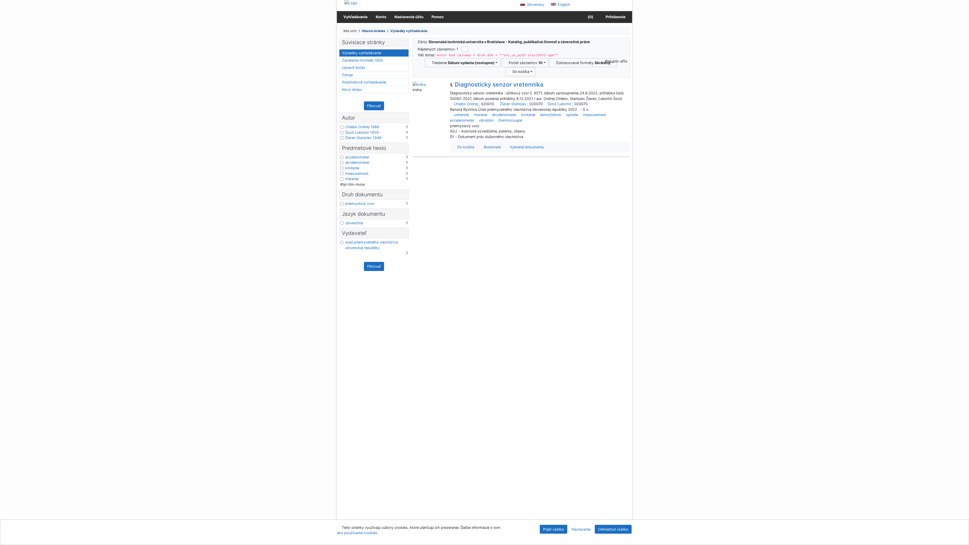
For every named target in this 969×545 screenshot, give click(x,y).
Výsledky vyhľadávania (361, 53)
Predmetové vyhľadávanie (364, 82)
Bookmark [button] (491, 147)
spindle (572, 115)
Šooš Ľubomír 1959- (362, 132)
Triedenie (462, 63)
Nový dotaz (352, 89)
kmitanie (528, 115)
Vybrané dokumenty (526, 147)
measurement (594, 115)
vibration (486, 120)
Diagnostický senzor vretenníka (496, 84)
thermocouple (510, 120)
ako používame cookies (357, 533)
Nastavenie (581, 529)
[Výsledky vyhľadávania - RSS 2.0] (464, 49)
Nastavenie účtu (408, 17)
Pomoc (438, 17)
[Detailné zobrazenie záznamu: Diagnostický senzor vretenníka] (419, 84)
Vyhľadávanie (355, 17)
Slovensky (535, 4)
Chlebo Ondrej (466, 104)
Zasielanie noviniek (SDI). (363, 60)
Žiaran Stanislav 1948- (364, 137)
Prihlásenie (615, 17)
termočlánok (550, 115)
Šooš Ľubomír (559, 104)
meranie (480, 115)
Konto (381, 17)
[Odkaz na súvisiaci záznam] (451, 104)
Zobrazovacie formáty (582, 63)
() (590, 17)
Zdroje (347, 75)
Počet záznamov (525, 63)
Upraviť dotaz (353, 67)
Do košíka (519, 71)
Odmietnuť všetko (613, 529)
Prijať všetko (553, 529)
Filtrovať (374, 106)
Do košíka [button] (464, 147)
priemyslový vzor (359, 203)
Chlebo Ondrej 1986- (363, 127)
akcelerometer (504, 115)
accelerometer (462, 120)
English (563, 4)
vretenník (461, 115)
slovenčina (354, 223)
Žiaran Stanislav (513, 104)
